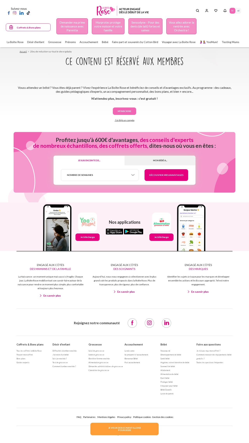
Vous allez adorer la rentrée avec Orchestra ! (181, 26)
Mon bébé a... (160, 160)
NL (238, 10)
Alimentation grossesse (98, 362)
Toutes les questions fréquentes (209, 362)
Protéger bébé (166, 382)
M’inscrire (124, 111)
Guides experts (23, 362)
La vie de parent (167, 393)
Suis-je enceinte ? (60, 358)
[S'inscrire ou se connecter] (206, 10)
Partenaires (89, 417)
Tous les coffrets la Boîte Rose (29, 351)
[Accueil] (123, 11)
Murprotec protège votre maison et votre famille (108, 26)
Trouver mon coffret (25, 354)
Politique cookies (142, 417)
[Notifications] (225, 10)
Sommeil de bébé (167, 366)
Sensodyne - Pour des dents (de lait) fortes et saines (145, 26)
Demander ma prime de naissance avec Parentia (72, 26)
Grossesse (95, 344)
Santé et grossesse (96, 354)
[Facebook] (9, 13)
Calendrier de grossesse (99, 370)
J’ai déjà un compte (124, 120)
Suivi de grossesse (96, 351)
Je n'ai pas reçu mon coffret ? (208, 351)
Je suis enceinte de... (89, 160)
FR (232, 10)
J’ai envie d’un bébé (61, 354)
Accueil (23, 51)
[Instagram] (14, 13)
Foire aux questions (208, 344)
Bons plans (21, 358)
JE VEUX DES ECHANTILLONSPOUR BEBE (124, 429)
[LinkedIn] (21, 13)
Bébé (163, 344)
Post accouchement (132, 362)
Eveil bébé (164, 378)
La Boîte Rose (15, 42)
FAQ (79, 417)
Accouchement (133, 344)
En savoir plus (52, 295)
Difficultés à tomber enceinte (65, 351)
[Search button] (197, 10)
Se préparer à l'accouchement (136, 354)
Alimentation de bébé (169, 374)
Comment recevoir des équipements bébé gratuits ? (213, 356)
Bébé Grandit (166, 389)
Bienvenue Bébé (131, 358)
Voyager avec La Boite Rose (179, 42)
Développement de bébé (170, 354)
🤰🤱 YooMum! (208, 42)
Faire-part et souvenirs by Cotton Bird (135, 42)
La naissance (129, 351)
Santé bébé (165, 358)
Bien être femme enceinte (99, 358)
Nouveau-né (165, 351)
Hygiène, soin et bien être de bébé (174, 362)
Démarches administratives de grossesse (106, 366)
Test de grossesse (60, 362)
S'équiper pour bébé (169, 386)
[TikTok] (28, 13)
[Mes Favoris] (215, 10)
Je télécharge (87, 237)
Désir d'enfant (61, 344)
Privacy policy (124, 417)
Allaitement (165, 370)
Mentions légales (106, 417)
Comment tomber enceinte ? (64, 366)
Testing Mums (230, 42)
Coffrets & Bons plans (29, 27)
